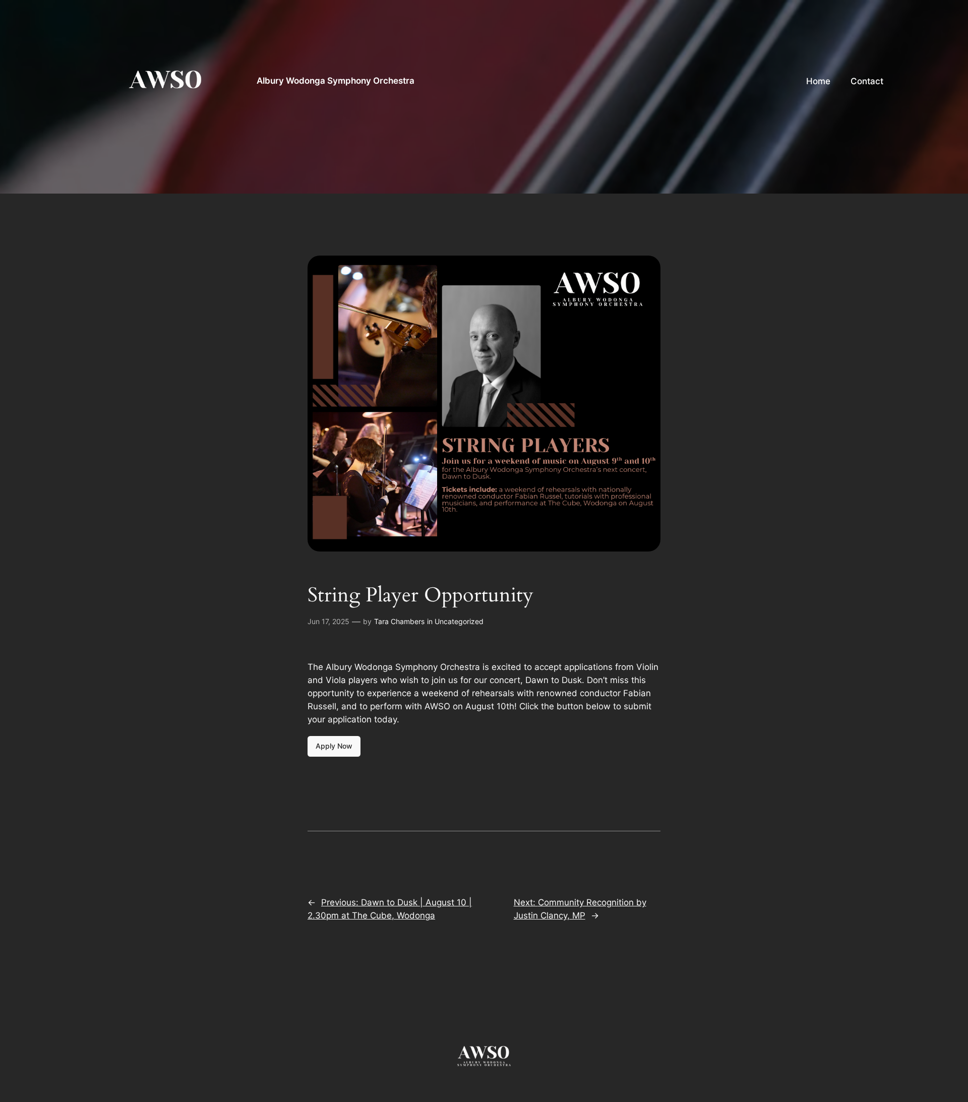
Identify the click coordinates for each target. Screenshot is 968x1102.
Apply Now (334, 746)
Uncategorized (459, 621)
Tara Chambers (399, 621)
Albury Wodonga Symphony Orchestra (335, 81)
